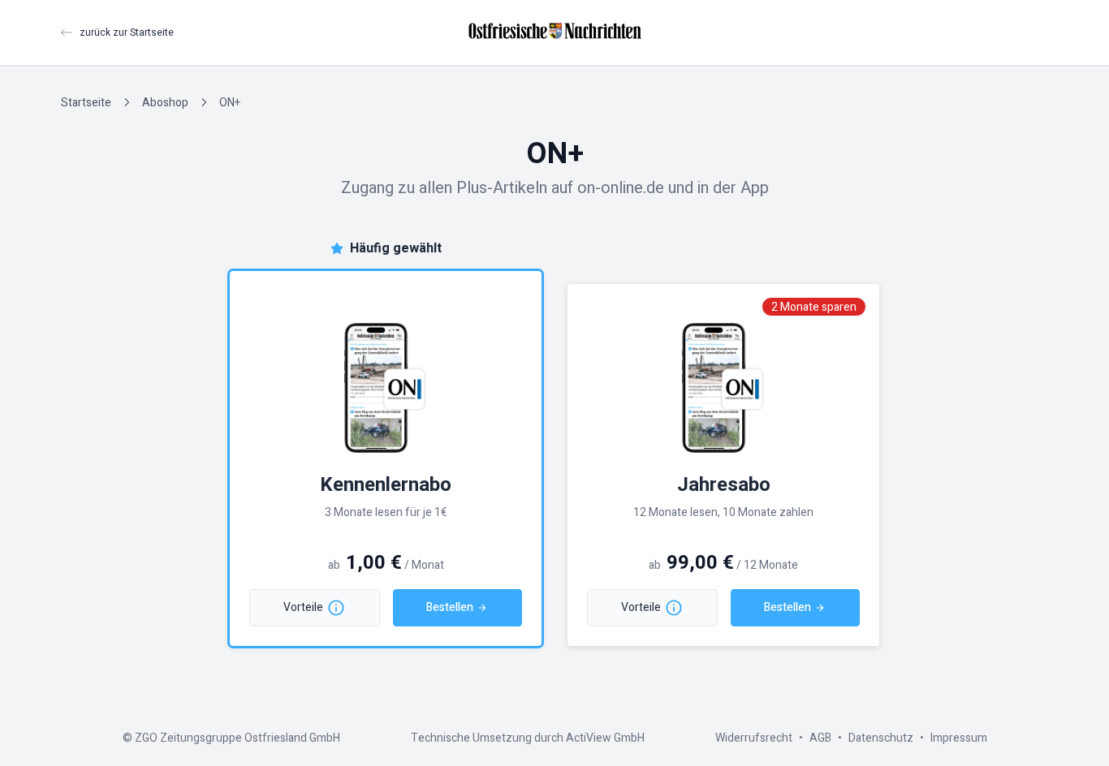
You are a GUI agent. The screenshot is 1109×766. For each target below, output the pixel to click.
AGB (820, 738)
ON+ (229, 102)
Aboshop (165, 102)
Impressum (958, 738)
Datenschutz (880, 738)
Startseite (86, 102)
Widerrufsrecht (753, 738)
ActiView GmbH (605, 738)
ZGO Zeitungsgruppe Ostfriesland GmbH (237, 738)
